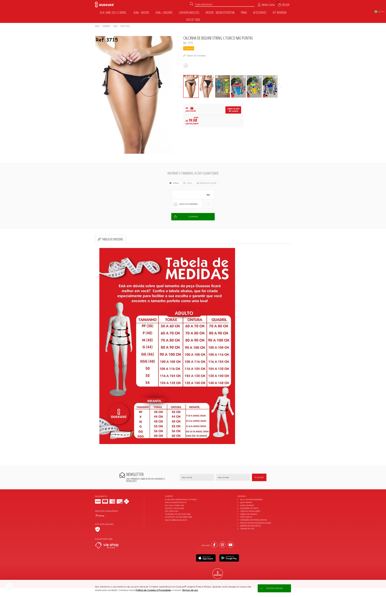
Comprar (193, 216)
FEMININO (106, 26)
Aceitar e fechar (274, 588)
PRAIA (115, 26)
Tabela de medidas (112, 239)
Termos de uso (190, 590)
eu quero (259, 477)
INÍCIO (97, 26)
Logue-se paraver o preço (233, 110)
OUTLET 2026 (125, 26)
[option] (191, 86)
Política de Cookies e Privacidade (153, 590)
